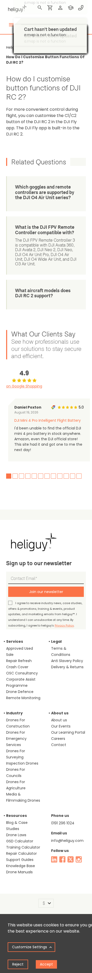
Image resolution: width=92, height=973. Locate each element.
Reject (18, 964)
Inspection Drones (22, 763)
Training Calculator (23, 847)
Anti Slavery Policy (67, 660)
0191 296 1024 (62, 823)
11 (72, 476)
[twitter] (70, 859)
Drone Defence (19, 691)
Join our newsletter (46, 591)
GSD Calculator (19, 841)
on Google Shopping (24, 386)
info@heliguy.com (67, 840)
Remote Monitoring (23, 697)
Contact (58, 744)
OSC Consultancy (22, 673)
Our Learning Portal (68, 732)
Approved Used (19, 648)
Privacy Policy (64, 625)
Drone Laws (16, 834)
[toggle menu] (11, 25)
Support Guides (19, 859)
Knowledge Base (20, 865)
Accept (46, 964)
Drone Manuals (19, 872)
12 (79, 476)
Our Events (61, 726)
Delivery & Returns (67, 667)
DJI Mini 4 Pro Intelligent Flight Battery (47, 420)
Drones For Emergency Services (16, 738)
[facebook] (62, 859)
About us (59, 720)
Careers (58, 738)
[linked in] (54, 859)
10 (66, 476)
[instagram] (79, 859)
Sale (10, 654)
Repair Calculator (21, 853)
